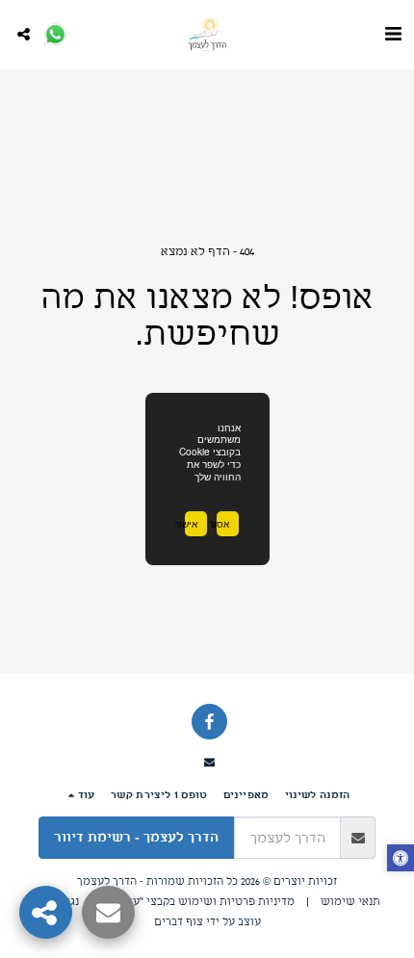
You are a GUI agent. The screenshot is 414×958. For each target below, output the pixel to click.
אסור (223, 523)
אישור (191, 523)
